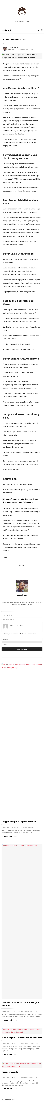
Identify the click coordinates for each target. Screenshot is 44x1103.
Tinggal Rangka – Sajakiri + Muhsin (19, 821)
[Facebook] (17, 599)
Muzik (16, 827)
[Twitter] (22, 599)
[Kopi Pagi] (22, 11)
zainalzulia (13, 47)
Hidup (12, 50)
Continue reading (8, 836)
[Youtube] (26, 599)
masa (5, 557)
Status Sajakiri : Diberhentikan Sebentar (22, 1037)
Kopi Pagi (6, 30)
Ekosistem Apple (10, 1072)
